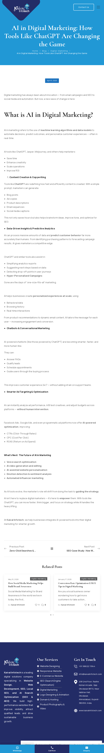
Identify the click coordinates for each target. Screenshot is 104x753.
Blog (44, 50)
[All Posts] (51, 548)
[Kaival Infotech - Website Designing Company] (22, 7)
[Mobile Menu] (98, 7)
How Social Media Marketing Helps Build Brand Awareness (25, 585)
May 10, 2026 (13, 579)
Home (35, 50)
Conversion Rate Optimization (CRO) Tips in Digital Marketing (77, 585)
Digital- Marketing (59, 50)
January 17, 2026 (65, 579)
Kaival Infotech (18, 604)
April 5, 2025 (52, 80)
